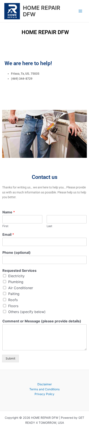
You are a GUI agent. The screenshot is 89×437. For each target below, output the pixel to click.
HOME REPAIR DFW (41, 11)
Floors (13, 306)
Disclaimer (44, 384)
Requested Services (19, 270)
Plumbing (15, 282)
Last (49, 226)
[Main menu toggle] (80, 11)
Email (8, 234)
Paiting (13, 294)
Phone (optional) (16, 252)
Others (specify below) (27, 312)
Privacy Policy (44, 394)
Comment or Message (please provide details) (41, 321)
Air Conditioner (20, 288)
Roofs (13, 300)
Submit (10, 358)
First (5, 226)
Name (8, 212)
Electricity (16, 276)
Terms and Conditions (44, 389)
